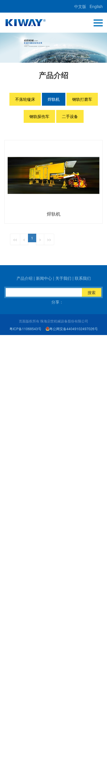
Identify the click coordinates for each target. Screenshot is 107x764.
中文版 (80, 6)
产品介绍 (25, 278)
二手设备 (70, 116)
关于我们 (63, 278)
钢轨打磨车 (82, 99)
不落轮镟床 (25, 99)
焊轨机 (54, 99)
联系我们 (83, 278)
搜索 (92, 292)
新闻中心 (44, 278)
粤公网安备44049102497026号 (73, 328)
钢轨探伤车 (39, 116)
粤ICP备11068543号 (25, 328)
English (96, 6)
